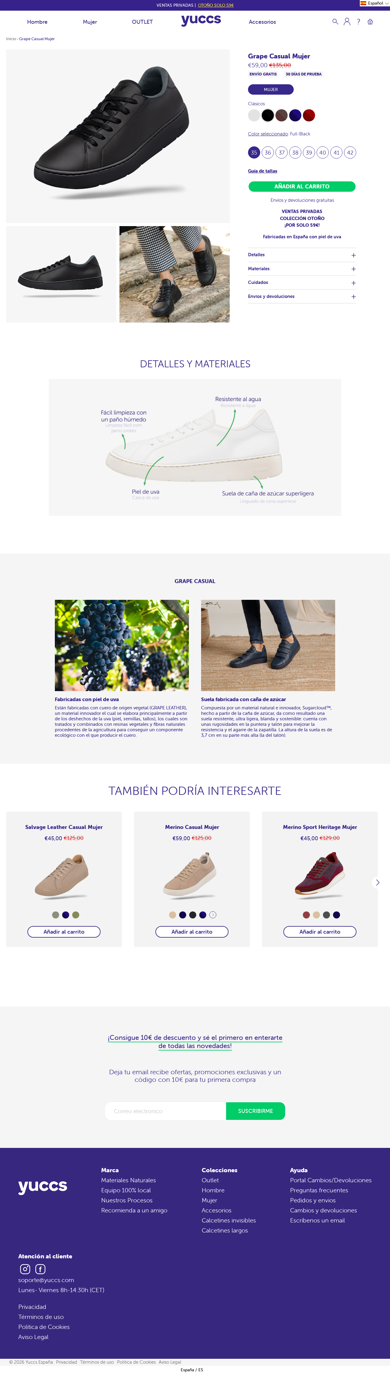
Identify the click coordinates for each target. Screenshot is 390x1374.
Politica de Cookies (44, 1326)
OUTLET (142, 21)
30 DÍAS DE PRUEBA (304, 74)
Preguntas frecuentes (319, 1190)
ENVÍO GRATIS (263, 74)
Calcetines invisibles (229, 1220)
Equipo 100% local (126, 1190)
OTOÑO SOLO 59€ (216, 5)
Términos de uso (41, 1316)
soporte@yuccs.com (46, 1280)
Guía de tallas (262, 171)
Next (212, 914)
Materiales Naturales (128, 1180)
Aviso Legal (33, 1337)
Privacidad (32, 1306)
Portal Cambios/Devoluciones (331, 1180)
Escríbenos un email (317, 1220)
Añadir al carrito (64, 931)
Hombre (37, 21)
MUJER (271, 89)
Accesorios (262, 21)
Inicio (11, 38)
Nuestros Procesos (127, 1200)
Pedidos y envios (313, 1200)
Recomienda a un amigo (134, 1210)
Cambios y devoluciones (323, 1210)
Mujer (90, 21)
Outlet (210, 1180)
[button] (375, 3)
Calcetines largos (225, 1230)
